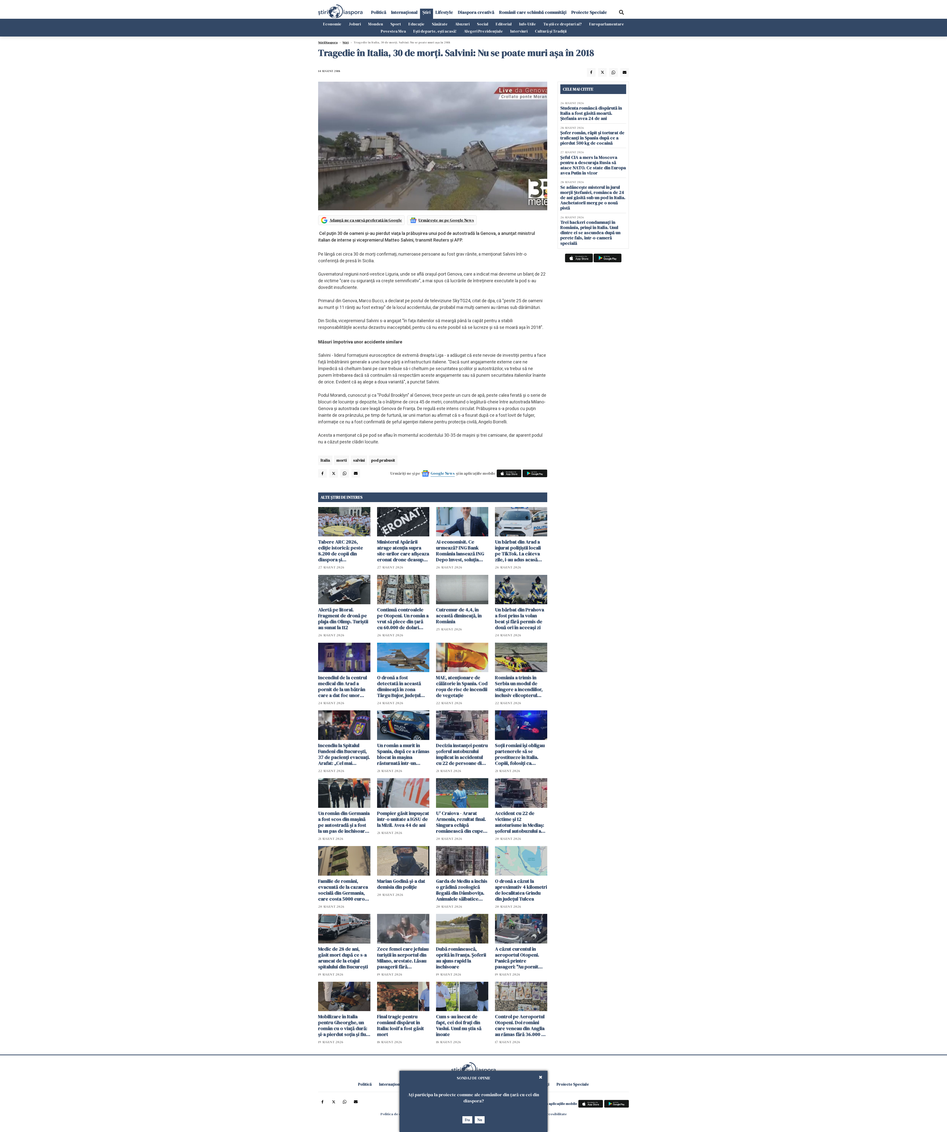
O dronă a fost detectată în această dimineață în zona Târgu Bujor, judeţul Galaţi (399, 686)
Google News (443, 473)
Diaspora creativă (476, 12)
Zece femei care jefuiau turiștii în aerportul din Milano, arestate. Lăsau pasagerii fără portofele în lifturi (403, 958)
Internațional (404, 12)
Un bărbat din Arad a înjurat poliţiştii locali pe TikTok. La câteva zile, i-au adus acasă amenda (518, 551)
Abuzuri (462, 24)
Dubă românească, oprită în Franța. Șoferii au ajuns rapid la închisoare (461, 958)
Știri (426, 12)
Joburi (355, 24)
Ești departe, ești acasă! (434, 31)
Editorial (504, 24)
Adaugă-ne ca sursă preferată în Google (365, 220)
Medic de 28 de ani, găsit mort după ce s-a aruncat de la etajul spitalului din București (343, 958)
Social (482, 24)
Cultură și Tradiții (550, 31)
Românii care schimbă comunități (532, 12)
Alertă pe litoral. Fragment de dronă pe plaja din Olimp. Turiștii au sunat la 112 (343, 618)
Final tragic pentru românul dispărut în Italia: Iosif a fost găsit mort (400, 1025)
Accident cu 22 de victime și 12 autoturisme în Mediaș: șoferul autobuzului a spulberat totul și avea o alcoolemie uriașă (521, 822)
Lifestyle (444, 12)
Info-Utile (527, 24)
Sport (395, 24)
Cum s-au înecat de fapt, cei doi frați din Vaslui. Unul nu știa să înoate (458, 1025)
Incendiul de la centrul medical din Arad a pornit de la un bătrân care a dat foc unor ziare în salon (342, 686)
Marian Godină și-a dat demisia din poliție (401, 884)
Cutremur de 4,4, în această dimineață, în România (459, 615)
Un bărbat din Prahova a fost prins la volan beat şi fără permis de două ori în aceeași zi (519, 618)
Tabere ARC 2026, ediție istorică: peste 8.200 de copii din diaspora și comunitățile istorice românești (341, 551)
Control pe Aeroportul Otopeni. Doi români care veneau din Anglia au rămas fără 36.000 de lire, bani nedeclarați (521, 1025)
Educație (416, 24)
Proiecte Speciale (589, 12)
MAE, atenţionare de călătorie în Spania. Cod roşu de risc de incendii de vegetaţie (462, 686)
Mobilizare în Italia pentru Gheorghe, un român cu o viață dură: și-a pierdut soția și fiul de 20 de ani (342, 1025)
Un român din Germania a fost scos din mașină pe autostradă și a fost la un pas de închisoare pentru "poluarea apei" (344, 822)
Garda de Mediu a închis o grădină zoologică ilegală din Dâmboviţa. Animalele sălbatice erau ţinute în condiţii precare (461, 890)
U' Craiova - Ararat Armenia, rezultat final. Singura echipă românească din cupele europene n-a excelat (461, 822)
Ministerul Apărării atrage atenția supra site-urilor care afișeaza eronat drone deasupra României (403, 551)
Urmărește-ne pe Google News (446, 220)
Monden (375, 24)
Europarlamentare (606, 24)
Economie (332, 24)
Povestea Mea (393, 31)
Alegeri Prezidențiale (483, 31)
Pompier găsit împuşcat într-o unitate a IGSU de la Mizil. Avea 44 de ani (403, 819)
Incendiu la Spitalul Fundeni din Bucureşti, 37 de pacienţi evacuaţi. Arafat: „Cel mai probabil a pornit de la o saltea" (344, 754)
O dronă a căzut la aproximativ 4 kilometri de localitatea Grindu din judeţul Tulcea (521, 890)
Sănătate (440, 24)
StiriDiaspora (328, 42)
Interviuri (519, 31)
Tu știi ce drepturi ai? (562, 24)
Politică (378, 12)
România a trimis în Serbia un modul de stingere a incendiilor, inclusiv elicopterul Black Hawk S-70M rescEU (519, 686)
